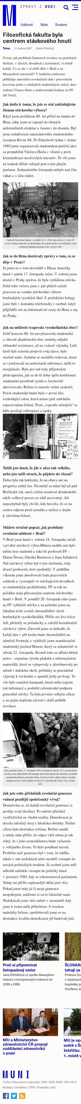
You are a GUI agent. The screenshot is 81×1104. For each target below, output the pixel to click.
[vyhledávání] (66, 7)
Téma (6, 48)
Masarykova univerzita (26, 1082)
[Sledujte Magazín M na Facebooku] (6, 1096)
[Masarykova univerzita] (16, 1075)
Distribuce (21, 1087)
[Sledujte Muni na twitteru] (14, 1096)
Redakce (8, 1087)
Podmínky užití (46, 1087)
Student (61, 24)
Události (26, 24)
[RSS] (22, 1096)
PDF (32, 1087)
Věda (44, 24)
